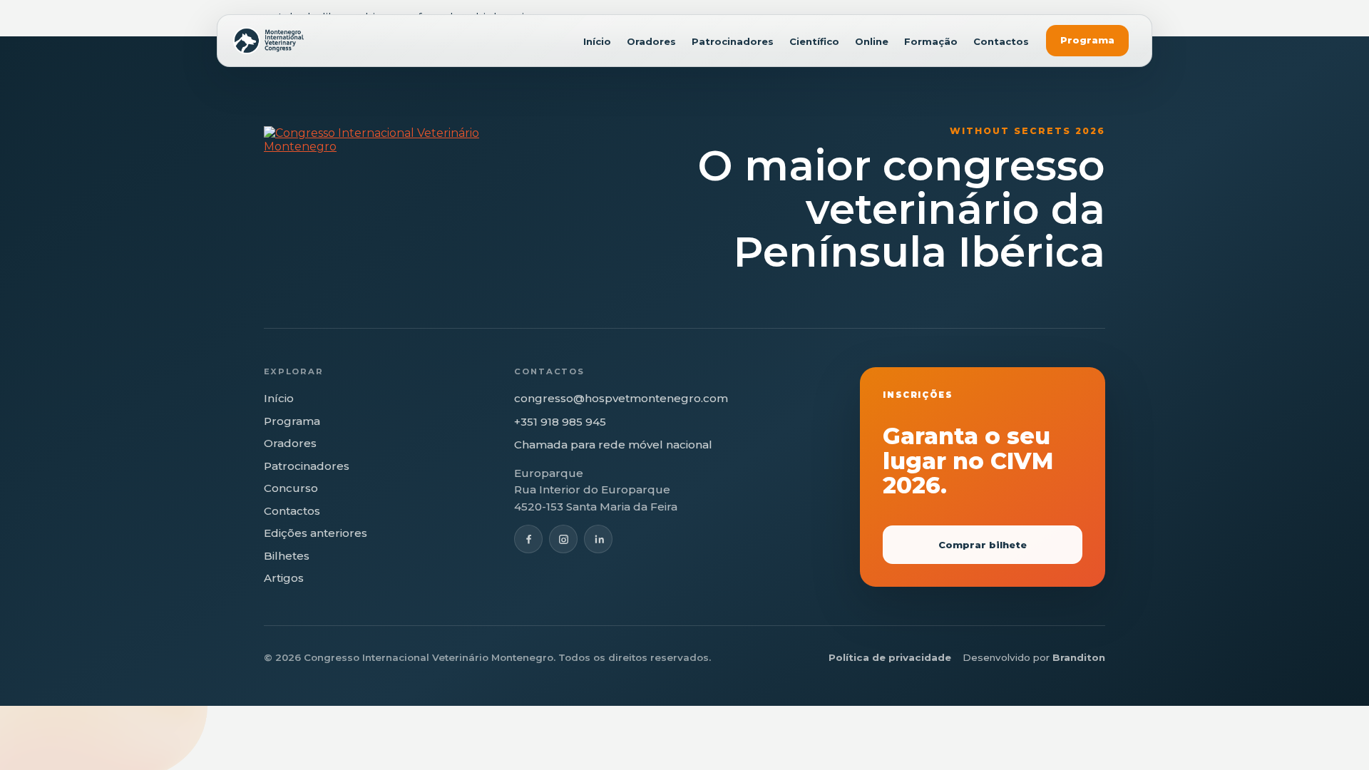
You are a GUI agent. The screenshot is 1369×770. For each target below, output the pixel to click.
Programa (1087, 40)
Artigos (284, 578)
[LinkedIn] (598, 539)
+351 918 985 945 (560, 421)
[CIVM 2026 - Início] (268, 40)
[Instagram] (563, 539)
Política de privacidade (890, 657)
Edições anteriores (315, 533)
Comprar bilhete (982, 544)
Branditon (1078, 657)
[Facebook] (528, 539)
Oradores (651, 41)
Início (597, 41)
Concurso (291, 488)
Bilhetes (286, 556)
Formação (931, 41)
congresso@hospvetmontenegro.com (621, 398)
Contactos (1001, 41)
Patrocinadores (733, 41)
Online (871, 41)
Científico (814, 41)
